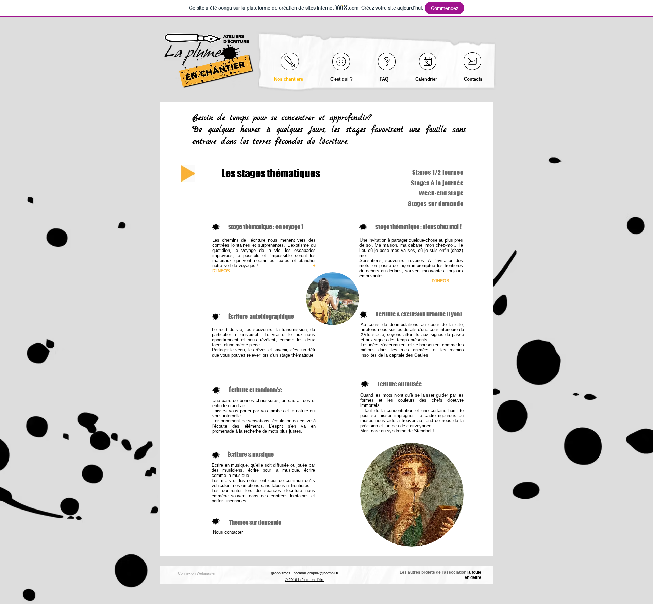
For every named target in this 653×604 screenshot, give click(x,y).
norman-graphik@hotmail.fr (316, 573)
